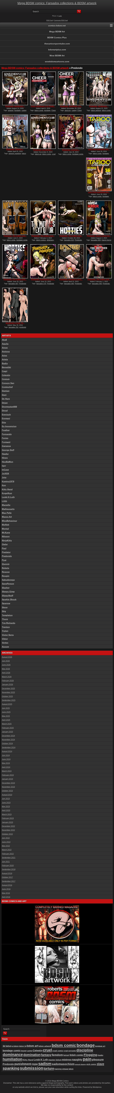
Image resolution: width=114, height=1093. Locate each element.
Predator (6, 552)
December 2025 (8, 689)
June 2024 (6, 759)
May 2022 (6, 846)
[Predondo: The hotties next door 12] (71, 218)
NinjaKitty (7, 540)
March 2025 (7, 724)
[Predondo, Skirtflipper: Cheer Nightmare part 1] (71, 88)
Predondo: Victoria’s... (15, 149)
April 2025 (6, 720)
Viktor (5, 639)
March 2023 (7, 814)
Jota (4, 477)
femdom (57, 1054)
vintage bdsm (67, 1069)
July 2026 (6, 661)
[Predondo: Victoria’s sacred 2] (71, 132)
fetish (66, 1055)
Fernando (7, 434)
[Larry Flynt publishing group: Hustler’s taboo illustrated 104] (99, 131)
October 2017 (7, 877)
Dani (4, 395)
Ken (4, 485)
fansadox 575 (41, 283)
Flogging (90, 1054)
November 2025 (8, 692)
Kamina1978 (8, 481)
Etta (4, 422)
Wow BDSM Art (57, 55)
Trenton (6, 627)
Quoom (5, 564)
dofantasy (50, 240)
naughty (77, 1059)
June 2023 (6, 803)
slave (100, 1064)
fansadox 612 (69, 240)
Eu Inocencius (9, 426)
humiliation (12, 1059)
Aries (4, 355)
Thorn (5, 619)
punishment (22, 1064)
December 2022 (8, 826)
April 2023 (6, 810)
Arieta (5, 359)
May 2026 (6, 669)
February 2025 (8, 728)
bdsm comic (39, 110)
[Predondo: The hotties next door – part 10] (99, 261)
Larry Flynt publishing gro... (99, 149)
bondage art (100, 1046)
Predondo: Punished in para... (43, 279)
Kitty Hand (7, 489)
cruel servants (70, 1051)
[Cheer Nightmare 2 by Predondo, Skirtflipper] (43, 88)
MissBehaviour (9, 521)
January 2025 (7, 732)
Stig (4, 611)
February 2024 (8, 775)
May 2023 (6, 807)
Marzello (6, 505)
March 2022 (7, 850)
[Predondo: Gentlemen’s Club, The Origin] (43, 132)
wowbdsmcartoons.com (57, 61)
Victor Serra (8, 635)
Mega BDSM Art (57, 31)
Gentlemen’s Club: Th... (15, 323)
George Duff (8, 450)
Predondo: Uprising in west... (71, 279)
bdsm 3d (22, 1046)
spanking (11, 1068)
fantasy (46, 1054)
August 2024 (7, 751)
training (58, 1069)
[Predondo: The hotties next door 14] (15, 218)
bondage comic (77, 154)
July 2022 (6, 838)
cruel (47, 1050)
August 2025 (7, 704)
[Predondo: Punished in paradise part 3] (43, 261)
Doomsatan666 (9, 407)
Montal (5, 529)
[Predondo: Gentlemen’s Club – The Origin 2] (99, 88)
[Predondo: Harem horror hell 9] (99, 218)
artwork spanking (15, 153)
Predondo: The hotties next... (15, 236)
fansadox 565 (69, 283)
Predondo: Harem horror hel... (99, 236)
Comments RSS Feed (61, 20)
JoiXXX (5, 474)
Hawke (5, 454)
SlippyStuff (7, 596)
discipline (84, 1050)
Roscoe (6, 572)
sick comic (91, 1064)
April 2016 (6, 897)
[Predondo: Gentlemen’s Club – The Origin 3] (15, 88)
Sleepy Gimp (8, 592)
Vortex (5, 643)
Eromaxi (6, 418)
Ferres (5, 438)
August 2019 (7, 873)
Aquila (5, 344)
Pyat (4, 560)
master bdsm (54, 1060)
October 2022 (7, 834)
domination (32, 1055)
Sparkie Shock (9, 599)
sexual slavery (80, 1064)
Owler (5, 544)
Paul (4, 548)
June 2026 (6, 665)
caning (24, 110)
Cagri (4, 371)
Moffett (5, 525)
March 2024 (7, 771)
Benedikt (6, 367)
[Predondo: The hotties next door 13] (43, 218)
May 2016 (6, 893)
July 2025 (6, 708)
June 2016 (6, 889)
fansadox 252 (13, 327)
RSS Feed (49, 20)
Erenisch (6, 415)
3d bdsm (7, 1046)
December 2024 (8, 736)
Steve (5, 607)
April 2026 (6, 673)
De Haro (6, 399)
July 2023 (6, 799)
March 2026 (7, 677)
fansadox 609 (96, 240)
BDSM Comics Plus (57, 37)
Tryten (5, 631)
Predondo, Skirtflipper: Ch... (71, 106)
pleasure (98, 1059)
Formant (6, 442)
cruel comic (57, 1051)
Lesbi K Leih (8, 497)
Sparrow (6, 603)
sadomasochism (63, 1064)
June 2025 (6, 712)
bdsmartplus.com (57, 49)
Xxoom (5, 647)
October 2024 (7, 744)
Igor (4, 466)
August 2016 (7, 885)
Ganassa (6, 446)
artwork (11, 110)
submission (31, 1068)
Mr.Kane (6, 533)
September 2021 (8, 858)
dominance (13, 1054)
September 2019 (8, 869)
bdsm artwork (96, 110)
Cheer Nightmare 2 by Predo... (43, 106)
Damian (6, 391)
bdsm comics (41, 240)
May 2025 (6, 716)
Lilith (4, 501)
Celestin (6, 375)
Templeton (7, 615)
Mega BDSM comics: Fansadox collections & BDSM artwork (57, 3)
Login (60, 16)
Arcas (5, 348)
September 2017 (8, 881)
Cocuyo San (8, 383)
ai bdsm (15, 1046)
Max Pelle (7, 513)
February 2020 (8, 866)
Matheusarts (8, 509)
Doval (5, 410)
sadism (44, 1064)
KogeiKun (7, 493)
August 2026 (7, 657)
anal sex (68, 110)
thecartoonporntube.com (57, 43)
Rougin (5, 576)
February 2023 (8, 818)
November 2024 (8, 740)
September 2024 (8, 748)
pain (87, 1059)
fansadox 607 (13, 283)
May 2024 (6, 763)
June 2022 (6, 842)
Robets (5, 568)
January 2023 (7, 822)
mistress (67, 1059)
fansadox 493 (97, 283)
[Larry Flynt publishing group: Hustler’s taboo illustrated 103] (99, 174)
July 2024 (6, 755)
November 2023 (8, 787)
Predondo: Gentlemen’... (15, 106)
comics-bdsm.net (57, 25)
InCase (5, 470)
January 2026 (7, 685)
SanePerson (8, 584)
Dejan (5, 403)
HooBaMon (7, 462)
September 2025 (8, 700)
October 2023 (7, 791)
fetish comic (76, 1055)
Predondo (78, 240)
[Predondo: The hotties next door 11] (15, 261)
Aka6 (4, 340)
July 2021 (6, 862)
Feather (6, 430)
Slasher (6, 588)
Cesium (6, 379)
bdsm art (38, 154)
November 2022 (8, 830)
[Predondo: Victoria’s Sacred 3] (15, 131)
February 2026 (8, 681)
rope (35, 1064)
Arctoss (6, 351)
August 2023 (7, 795)
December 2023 (8, 783)
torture (49, 1068)
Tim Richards (8, 623)
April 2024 (6, 767)
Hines (5, 458)
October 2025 (7, 696)
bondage (17, 110)
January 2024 (7, 779)
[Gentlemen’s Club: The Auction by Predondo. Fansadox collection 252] (15, 305)
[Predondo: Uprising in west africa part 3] (71, 261)
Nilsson (6, 536)
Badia (5, 363)
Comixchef (7, 387)
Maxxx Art (7, 517)
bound (23, 1051)
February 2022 (8, 854)
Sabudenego (8, 580)
